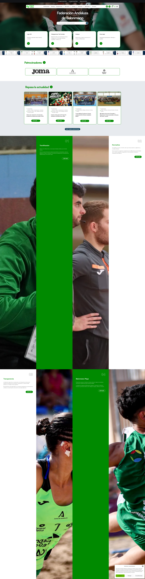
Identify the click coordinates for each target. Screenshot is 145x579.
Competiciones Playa (73, 1)
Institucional (46, 6)
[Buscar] (87, 23)
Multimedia (87, 6)
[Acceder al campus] (76, 43)
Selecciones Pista (83, 1)
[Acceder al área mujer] (101, 43)
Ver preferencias (138, 575)
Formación (80, 6)
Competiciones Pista (62, 1)
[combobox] (71, 23)
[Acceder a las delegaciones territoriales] (52, 43)
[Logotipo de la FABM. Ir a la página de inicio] (30, 6)
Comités (73, 6)
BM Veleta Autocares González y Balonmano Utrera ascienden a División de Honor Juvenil (109, 115)
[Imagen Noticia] (60, 99)
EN (114, 6)
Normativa (67, 6)
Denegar (129, 575)
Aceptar (120, 575)
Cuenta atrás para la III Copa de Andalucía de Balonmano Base (58, 115)
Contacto (94, 6)
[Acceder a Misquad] (107, 6)
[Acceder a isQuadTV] (109, 6)
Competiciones (59, 6)
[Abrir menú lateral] (117, 6)
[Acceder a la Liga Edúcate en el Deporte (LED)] (28, 43)
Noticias (53, 6)
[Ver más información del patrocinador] (72, 71)
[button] (142, 566)
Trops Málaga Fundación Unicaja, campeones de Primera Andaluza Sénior (83, 115)
